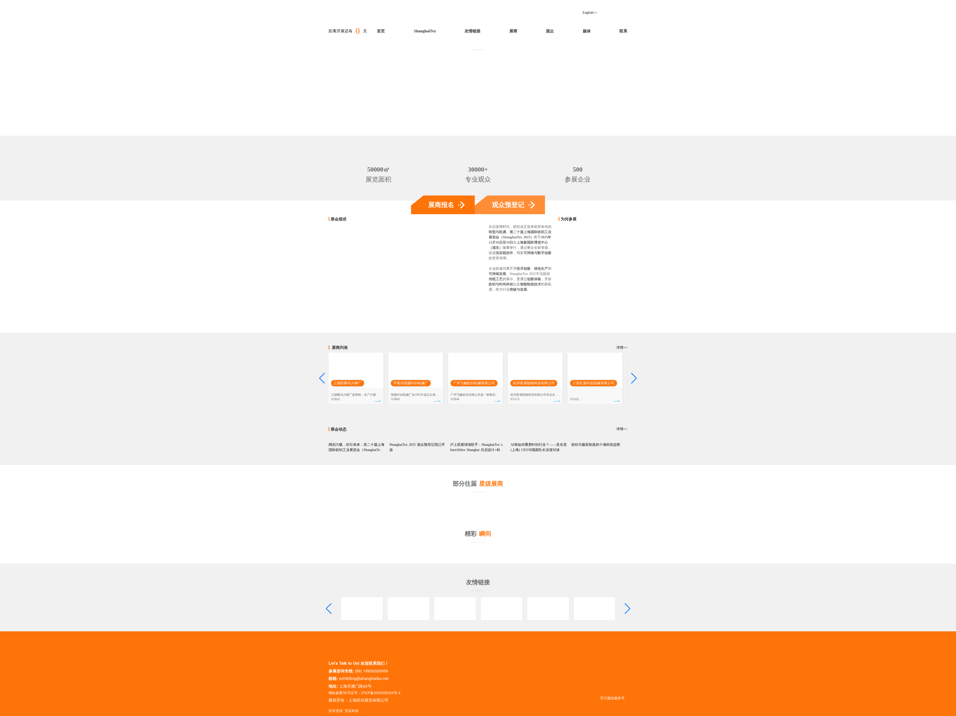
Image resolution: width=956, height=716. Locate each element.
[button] (322, 378)
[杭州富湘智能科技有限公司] (535, 370)
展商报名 (441, 204)
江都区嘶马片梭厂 (347, 383)
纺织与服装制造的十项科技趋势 (595, 445)
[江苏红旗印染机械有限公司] (595, 370)
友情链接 (472, 31)
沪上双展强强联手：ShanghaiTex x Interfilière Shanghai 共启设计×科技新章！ (477, 450)
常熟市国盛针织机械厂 (410, 383)
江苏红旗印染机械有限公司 (593, 383)
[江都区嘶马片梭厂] (356, 370)
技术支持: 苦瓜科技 (344, 711)
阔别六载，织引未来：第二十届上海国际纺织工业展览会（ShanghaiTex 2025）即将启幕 (356, 450)
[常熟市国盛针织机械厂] (415, 370)
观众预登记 (508, 204)
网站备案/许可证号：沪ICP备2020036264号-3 (364, 693)
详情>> (621, 219)
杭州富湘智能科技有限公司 (534, 383)
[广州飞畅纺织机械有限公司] (475, 370)
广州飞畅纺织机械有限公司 (474, 383)
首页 (381, 31)
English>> (590, 12)
